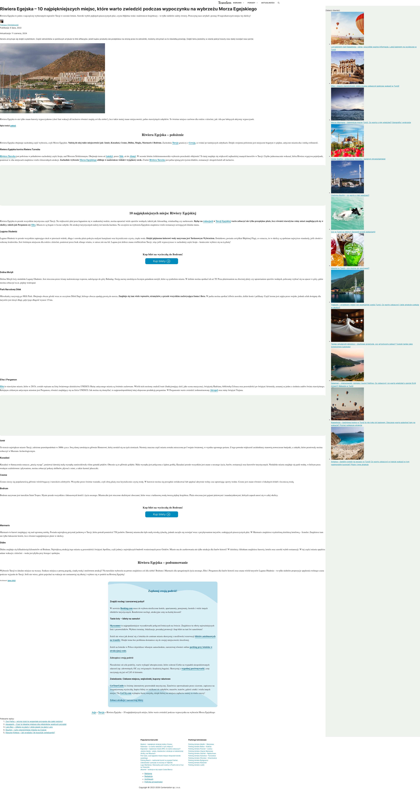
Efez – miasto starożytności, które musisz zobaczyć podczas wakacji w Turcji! (365, 86)
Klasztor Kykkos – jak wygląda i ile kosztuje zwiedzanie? (30, 733)
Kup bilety (159, 261)
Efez (33, 224)
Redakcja (148, 776)
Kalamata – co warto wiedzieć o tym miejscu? (157, 746)
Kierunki (237, 3)
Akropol (214, 390)
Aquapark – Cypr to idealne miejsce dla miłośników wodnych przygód (36, 724)
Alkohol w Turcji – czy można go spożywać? (350, 268)
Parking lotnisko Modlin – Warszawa (201, 744)
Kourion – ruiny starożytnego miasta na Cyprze (26, 730)
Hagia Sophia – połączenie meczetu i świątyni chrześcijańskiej (358, 159)
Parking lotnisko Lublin (196, 765)
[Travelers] (225, 3)
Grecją (192, 142)
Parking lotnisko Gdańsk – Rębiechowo (202, 753)
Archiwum (148, 779)
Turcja (175, 142)
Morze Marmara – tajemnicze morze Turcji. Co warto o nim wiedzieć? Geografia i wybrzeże (371, 122)
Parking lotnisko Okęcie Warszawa (200, 751)
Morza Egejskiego (88, 159)
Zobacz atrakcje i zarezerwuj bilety (126, 700)
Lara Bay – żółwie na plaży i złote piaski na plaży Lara (29, 727)
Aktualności (268, 3)
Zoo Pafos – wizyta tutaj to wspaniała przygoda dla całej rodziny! (34, 721)
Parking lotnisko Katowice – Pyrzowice (202, 756)
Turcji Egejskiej (223, 221)
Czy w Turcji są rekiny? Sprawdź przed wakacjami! (353, 232)
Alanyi (133, 156)
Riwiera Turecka (8, 156)
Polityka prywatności (153, 782)
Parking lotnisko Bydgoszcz (198, 760)
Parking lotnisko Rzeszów (197, 762)
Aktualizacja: (13, 33)
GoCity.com (125, 693)
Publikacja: (10, 28)
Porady (251, 3)
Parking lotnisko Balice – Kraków (199, 746)
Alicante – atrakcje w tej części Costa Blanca (156, 769)
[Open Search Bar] (278, 3)
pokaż (13, 126)
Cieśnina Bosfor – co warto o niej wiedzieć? (350, 195)
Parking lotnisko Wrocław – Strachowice (202, 758)
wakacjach (208, 221)
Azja (94, 712)
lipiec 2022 (12, 580)
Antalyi (109, 156)
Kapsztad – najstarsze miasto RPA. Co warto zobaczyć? (160, 749)
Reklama (148, 773)
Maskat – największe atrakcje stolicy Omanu (156, 744)
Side (121, 156)
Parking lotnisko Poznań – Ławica (200, 749)
